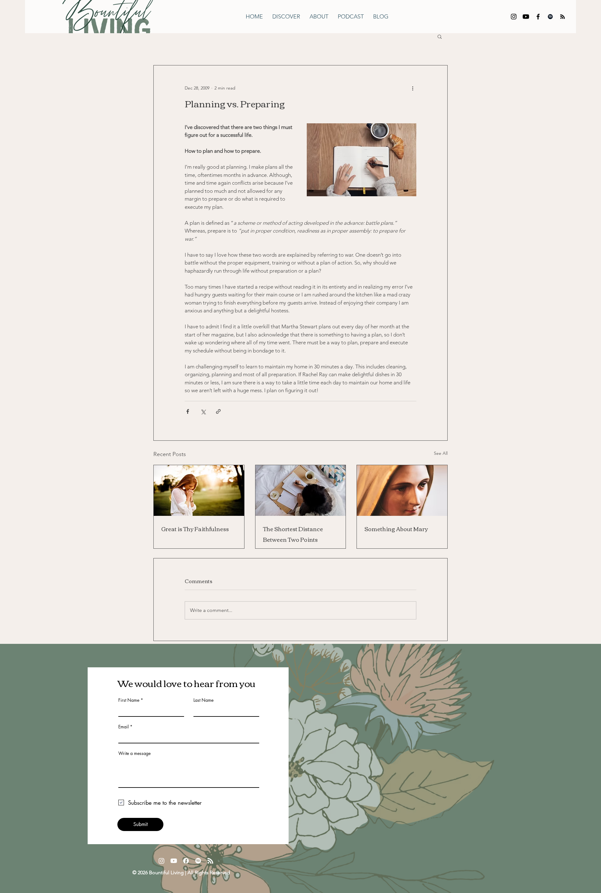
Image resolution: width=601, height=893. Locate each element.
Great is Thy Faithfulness (195, 528)
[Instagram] (513, 16)
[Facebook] (538, 16)
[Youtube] (173, 861)
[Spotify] (550, 16)
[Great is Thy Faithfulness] (199, 490)
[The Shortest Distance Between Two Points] (300, 490)
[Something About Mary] (402, 490)
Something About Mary (396, 528)
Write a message (134, 753)
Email (123, 727)
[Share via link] (218, 411)
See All (441, 453)
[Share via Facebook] (188, 411)
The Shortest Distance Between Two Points (293, 534)
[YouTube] (526, 16)
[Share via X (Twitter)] (203, 411)
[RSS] (562, 16)
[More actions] (412, 88)
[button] (440, 36)
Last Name (203, 700)
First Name (128, 700)
